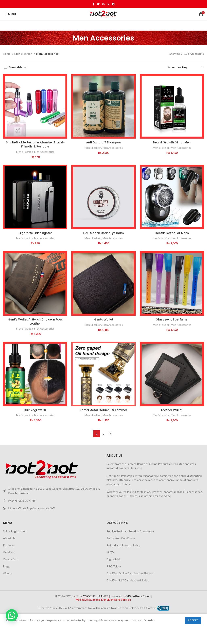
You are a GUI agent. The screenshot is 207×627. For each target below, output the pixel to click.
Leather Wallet (172, 410)
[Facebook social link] (93, 4)
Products (9, 545)
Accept (193, 620)
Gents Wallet (103, 319)
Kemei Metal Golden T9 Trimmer (103, 410)
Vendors (8, 552)
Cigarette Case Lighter (35, 233)
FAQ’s (110, 552)
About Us (9, 538)
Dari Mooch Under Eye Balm (103, 233)
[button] (12, 615)
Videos (7, 573)
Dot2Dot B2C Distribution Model (127, 580)
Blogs (6, 566)
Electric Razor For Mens (172, 233)
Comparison (10, 559)
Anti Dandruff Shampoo (103, 142)
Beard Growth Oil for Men (172, 142)
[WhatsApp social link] (108, 4)
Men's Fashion (23, 53)
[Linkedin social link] (103, 4)
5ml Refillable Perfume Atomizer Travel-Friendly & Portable (35, 144)
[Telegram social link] (113, 4)
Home (7, 53)
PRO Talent (114, 566)
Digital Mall (113, 559)
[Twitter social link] (98, 4)
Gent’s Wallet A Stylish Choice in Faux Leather (35, 321)
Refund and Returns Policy (123, 545)
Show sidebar (18, 67)
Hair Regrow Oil (35, 410)
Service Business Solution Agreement (130, 531)
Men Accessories (44, 151)
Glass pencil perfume (172, 319)
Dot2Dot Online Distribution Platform (130, 573)
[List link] (51, 501)
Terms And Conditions (121, 538)
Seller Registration (14, 531)
